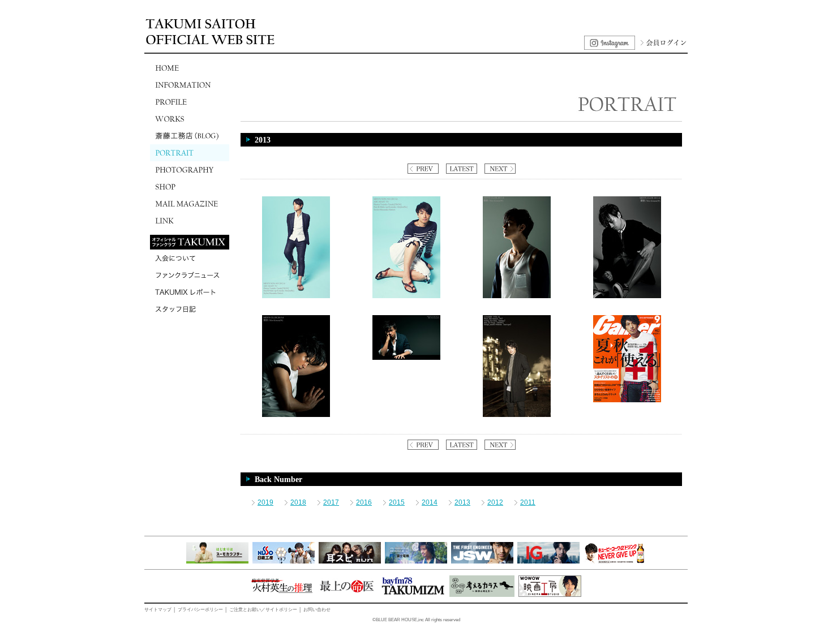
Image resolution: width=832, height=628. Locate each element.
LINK (189, 220)
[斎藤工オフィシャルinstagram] (609, 47)
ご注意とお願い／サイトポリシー (263, 609)
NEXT (500, 169)
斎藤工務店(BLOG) (189, 135)
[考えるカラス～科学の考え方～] (481, 595)
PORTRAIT (189, 152)
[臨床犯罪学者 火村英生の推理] (282, 595)
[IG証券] (548, 561)
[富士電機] (416, 561)
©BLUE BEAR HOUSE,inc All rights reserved (416, 619)
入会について (189, 258)
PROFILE (189, 101)
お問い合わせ (317, 609)
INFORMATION (189, 84)
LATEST (461, 169)
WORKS (189, 118)
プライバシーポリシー (200, 609)
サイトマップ (157, 609)
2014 (430, 502)
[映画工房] (549, 595)
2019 (265, 502)
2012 (495, 502)
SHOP (189, 186)
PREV (423, 169)
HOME (189, 67)
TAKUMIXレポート (189, 291)
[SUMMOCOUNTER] (217, 561)
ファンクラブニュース (189, 274)
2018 (298, 502)
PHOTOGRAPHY (189, 169)
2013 (462, 502)
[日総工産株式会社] (283, 561)
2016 (364, 502)
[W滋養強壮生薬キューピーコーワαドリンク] (615, 561)
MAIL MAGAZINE (189, 203)
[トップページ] (212, 43)
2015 (397, 502)
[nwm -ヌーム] (350, 561)
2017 (331, 502)
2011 (527, 502)
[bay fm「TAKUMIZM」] (412, 595)
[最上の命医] (346, 595)
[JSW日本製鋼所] (482, 561)
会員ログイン (662, 43)
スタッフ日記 (189, 308)
